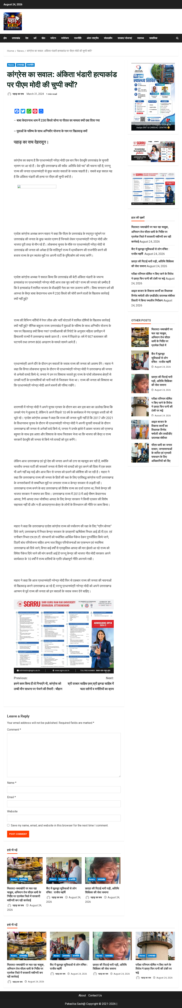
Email (11, 797)
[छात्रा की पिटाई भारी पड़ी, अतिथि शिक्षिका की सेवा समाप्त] (103, 870)
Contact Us (95, 995)
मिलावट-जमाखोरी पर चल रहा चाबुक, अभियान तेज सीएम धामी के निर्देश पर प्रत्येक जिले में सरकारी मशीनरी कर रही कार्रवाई (140, 337)
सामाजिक (153, 38)
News (11, 65)
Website (12, 811)
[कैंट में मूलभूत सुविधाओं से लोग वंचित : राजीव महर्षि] (64, 870)
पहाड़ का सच (18, 93)
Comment (14, 729)
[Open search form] (177, 38)
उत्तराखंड (16, 38)
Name (11, 782)
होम (5, 38)
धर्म (35, 38)
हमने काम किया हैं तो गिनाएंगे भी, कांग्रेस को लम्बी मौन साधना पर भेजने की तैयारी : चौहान (38, 683)
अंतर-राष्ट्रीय (93, 38)
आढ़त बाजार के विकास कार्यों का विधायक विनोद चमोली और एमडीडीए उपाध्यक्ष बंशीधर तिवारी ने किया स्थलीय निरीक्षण (153, 295)
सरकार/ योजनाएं (125, 38)
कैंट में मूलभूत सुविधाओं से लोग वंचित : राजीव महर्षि (140, 360)
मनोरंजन (65, 38)
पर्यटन (53, 38)
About (82, 995)
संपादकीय (108, 38)
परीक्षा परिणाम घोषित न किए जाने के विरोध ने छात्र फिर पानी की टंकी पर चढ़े (140, 406)
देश (26, 38)
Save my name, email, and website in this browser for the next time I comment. (59, 825)
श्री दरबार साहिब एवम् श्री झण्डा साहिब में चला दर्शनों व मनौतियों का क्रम (91, 683)
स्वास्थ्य (140, 38)
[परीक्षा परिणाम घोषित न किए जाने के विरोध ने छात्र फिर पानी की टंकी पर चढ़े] (155, 946)
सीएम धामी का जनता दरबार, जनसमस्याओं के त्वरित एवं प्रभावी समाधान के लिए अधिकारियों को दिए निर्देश (140, 453)
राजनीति (77, 38)
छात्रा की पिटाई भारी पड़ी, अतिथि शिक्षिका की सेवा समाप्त (140, 383)
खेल (43, 38)
